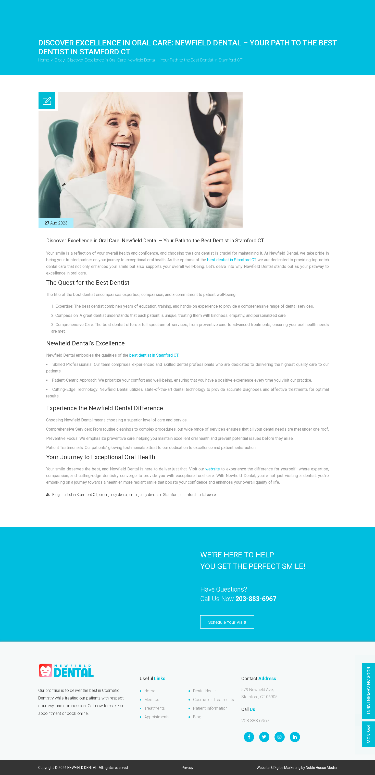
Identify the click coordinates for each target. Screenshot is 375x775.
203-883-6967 (255, 599)
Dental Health (205, 691)
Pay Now (368, 734)
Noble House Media (321, 768)
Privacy (187, 768)
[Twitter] (264, 737)
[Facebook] (249, 737)
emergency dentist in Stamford (154, 495)
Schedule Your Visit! (227, 622)
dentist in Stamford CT (79, 495)
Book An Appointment (368, 691)
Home (149, 691)
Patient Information (210, 708)
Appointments (156, 717)
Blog (58, 59)
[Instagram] (279, 737)
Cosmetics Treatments (213, 699)
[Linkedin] (295, 737)
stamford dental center (198, 495)
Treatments (154, 708)
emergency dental (113, 495)
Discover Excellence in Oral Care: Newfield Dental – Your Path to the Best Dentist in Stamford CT (155, 241)
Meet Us (151, 699)
